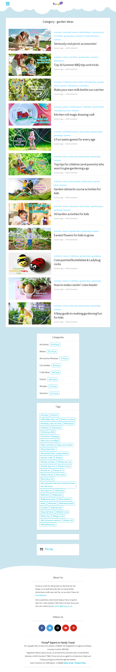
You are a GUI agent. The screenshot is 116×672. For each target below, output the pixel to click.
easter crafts (47, 457)
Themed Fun (59, 61)
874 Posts (55, 344)
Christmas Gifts (48, 432)
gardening (58, 135)
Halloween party (48, 499)
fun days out (47, 490)
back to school (68, 419)
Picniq (49, 549)
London (45, 507)
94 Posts (55, 372)
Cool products (98, 32)
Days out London (65, 445)
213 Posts (54, 393)
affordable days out (50, 419)
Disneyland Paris (48, 449)
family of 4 (58, 470)
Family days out (48, 466)
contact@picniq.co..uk (63, 606)
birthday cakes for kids (51, 423)
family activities (48, 462)
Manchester (57, 507)
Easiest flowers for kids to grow (74, 235)
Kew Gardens (65, 499)
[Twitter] (49, 628)
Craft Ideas (67, 82)
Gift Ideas (60, 490)
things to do (59, 516)
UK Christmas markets (51, 520)
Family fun (46, 470)
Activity (45, 415)
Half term (46, 495)
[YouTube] (65, 628)
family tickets (47, 474)
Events (43, 379)
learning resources (63, 110)
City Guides (45, 365)
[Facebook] (41, 628)
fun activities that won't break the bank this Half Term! (58, 485)
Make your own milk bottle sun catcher (79, 90)
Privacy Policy (80, 663)
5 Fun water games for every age (74, 139)
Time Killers (84, 85)
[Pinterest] (73, 628)
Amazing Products (70, 32)
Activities (58, 32)
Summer (57, 39)
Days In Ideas (78, 82)
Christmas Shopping (50, 436)
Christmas (57, 427)
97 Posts (53, 386)
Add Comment (71, 48)
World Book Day (48, 524)
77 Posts (64, 358)
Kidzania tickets (67, 503)
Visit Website (40, 595)
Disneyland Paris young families (55, 453)
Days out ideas (48, 445)
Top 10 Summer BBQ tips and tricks (76, 65)
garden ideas (69, 36)
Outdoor (79, 36)
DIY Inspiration (91, 82)
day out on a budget (50, 440)
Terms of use (68, 663)
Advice (66, 57)
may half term (47, 512)
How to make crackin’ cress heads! (76, 285)
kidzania (52, 503)
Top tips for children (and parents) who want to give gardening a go (79, 166)
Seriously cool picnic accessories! (75, 44)
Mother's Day (62, 512)
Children (45, 427)
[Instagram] (57, 628)
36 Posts (56, 365)
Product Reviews (91, 36)
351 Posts (52, 351)
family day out (65, 462)
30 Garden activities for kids (71, 214)
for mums (61, 474)
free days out (47, 479)
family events (64, 466)
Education (74, 156)
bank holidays (85, 32)
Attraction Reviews (49, 358)
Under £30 (68, 520)
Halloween (57, 495)
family (59, 457)
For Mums (59, 36)
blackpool (69, 423)
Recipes (43, 386)
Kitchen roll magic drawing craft (74, 114)
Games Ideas (84, 131)
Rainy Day (46, 516)
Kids (43, 503)
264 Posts (53, 379)
